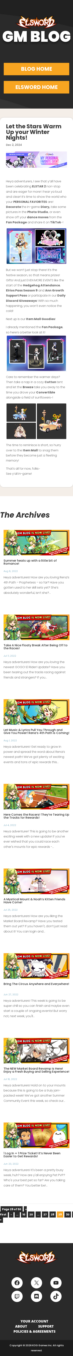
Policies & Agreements (34, 1331)
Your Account (34, 1321)
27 (45, 1214)
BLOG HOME (36, 69)
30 (67, 1214)
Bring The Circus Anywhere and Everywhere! (36, 984)
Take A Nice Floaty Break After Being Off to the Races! (36, 646)
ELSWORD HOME (36, 87)
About (21, 1326)
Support (46, 1326)
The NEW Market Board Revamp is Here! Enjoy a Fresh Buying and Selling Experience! (36, 1070)
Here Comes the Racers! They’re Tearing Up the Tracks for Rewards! (36, 816)
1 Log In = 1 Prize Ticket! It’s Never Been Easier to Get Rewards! (32, 1154)
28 (52, 1214)
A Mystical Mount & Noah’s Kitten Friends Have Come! (34, 900)
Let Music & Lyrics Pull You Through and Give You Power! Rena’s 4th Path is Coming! (36, 731)
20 (31, 1214)
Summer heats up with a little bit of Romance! (30, 562)
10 (23, 1214)
